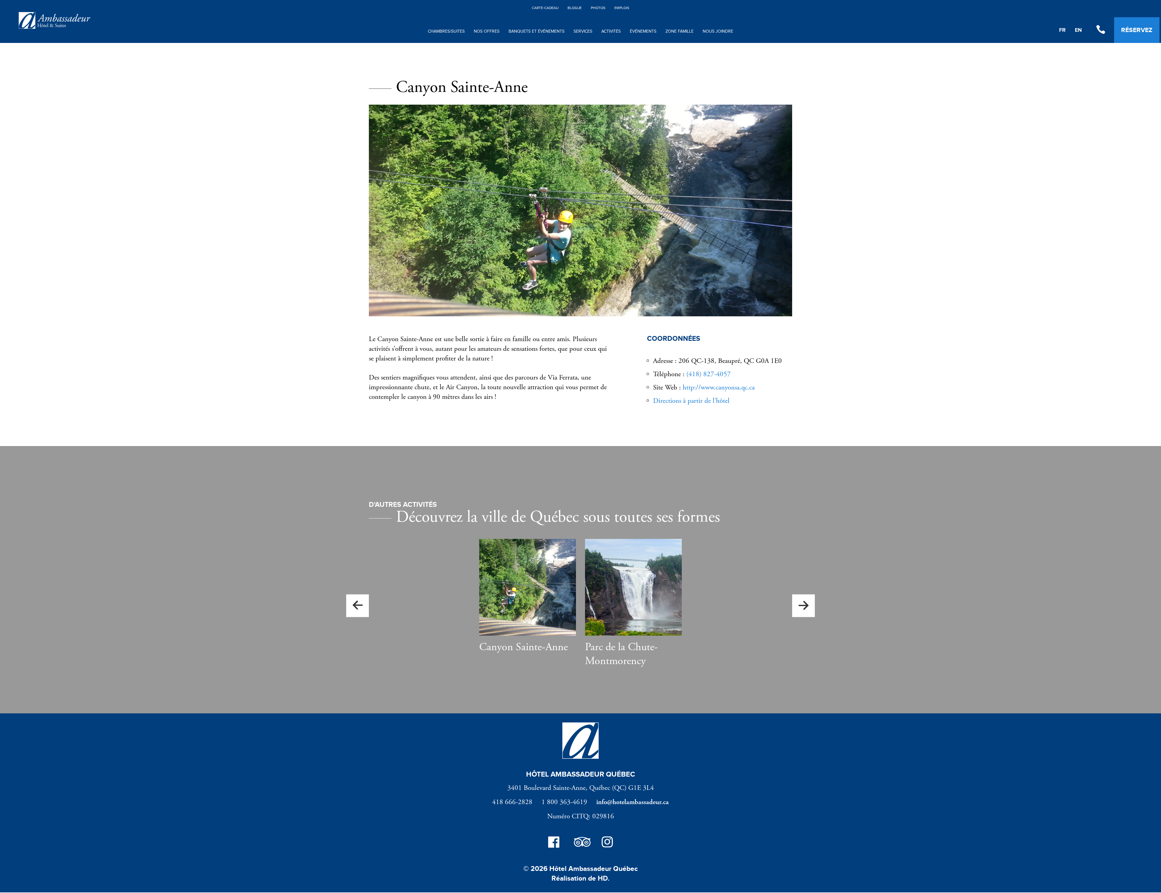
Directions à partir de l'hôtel (691, 400)
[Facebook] (553, 843)
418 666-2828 (512, 802)
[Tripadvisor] (580, 843)
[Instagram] (607, 843)
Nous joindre (718, 31)
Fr (1062, 30)
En (1078, 30)
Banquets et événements (536, 31)
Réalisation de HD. (580, 878)
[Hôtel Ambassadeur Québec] (54, 27)
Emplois (621, 8)
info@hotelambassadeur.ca (632, 802)
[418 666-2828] (1100, 30)
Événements (643, 31)
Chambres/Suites (446, 31)
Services (583, 31)
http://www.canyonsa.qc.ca (719, 387)
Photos (598, 8)
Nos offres (486, 31)
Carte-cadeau (545, 8)
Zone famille (679, 31)
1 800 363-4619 (564, 802)
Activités (611, 31)
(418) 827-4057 (708, 374)
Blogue (574, 8)
